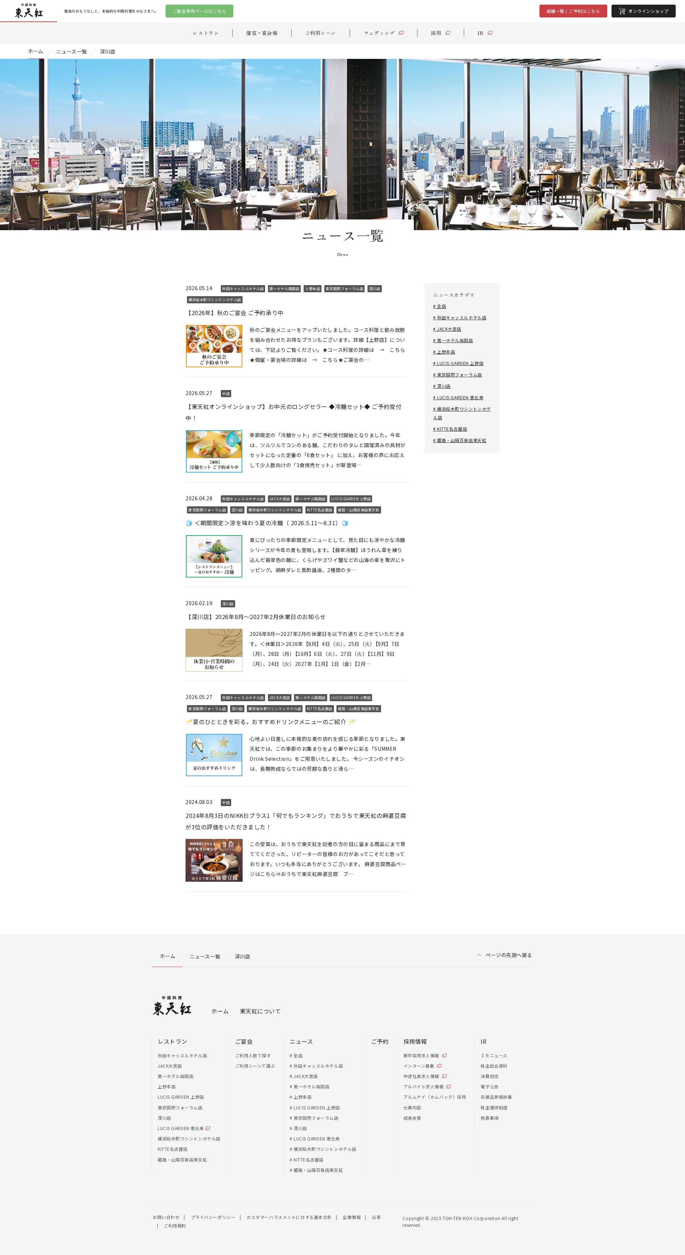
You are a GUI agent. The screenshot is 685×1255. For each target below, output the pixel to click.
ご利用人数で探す (253, 1055)
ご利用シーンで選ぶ (255, 1066)
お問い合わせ (166, 1217)
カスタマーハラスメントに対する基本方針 (289, 1217)
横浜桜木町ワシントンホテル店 (189, 1138)
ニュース (301, 1041)
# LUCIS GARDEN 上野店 (458, 363)
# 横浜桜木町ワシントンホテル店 (323, 1149)
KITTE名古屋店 (173, 1149)
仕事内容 (412, 1107)
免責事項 (489, 1118)
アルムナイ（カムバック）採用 (435, 1097)
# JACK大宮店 (447, 329)
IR (483, 1041)
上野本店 (167, 1086)
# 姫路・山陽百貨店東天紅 (459, 440)
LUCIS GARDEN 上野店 (181, 1097)
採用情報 (415, 1041)
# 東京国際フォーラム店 (457, 374)
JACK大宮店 (170, 1066)
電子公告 (489, 1086)
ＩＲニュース (494, 1055)
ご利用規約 (175, 1226)
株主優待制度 (494, 1107)
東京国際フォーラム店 (180, 1107)
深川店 (164, 1118)
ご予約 (380, 1041)
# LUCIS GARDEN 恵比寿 (458, 397)
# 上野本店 (444, 352)
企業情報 (352, 1217)
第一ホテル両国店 (175, 1076)
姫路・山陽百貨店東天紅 (182, 1160)
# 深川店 (442, 386)
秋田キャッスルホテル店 (182, 1055)
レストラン (172, 1041)
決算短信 (489, 1076)
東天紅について (260, 1011)
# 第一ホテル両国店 (453, 340)
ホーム (220, 1011)
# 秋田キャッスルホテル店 (459, 317)
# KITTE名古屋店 (450, 429)
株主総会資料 (494, 1066)
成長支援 (412, 1118)
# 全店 (439, 306)
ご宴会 (244, 1041)
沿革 (376, 1217)
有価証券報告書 (496, 1097)
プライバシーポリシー (213, 1217)
